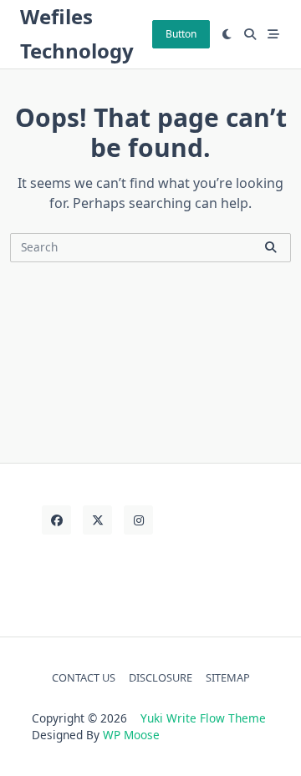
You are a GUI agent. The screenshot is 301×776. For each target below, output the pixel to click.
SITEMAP (228, 677)
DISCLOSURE (160, 677)
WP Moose (131, 735)
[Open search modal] (250, 34)
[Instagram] (138, 520)
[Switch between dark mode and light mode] (227, 34)
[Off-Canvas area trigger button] (273, 34)
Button (181, 34)
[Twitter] (97, 520)
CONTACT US (83, 677)
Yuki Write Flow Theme (203, 718)
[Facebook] (56, 520)
